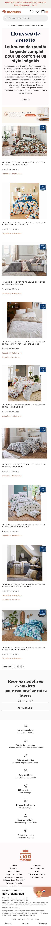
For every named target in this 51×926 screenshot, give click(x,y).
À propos (37, 866)
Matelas (14, 866)
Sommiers (14, 868)
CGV (37, 871)
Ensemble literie (14, 871)
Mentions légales (37, 868)
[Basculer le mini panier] (43, 11)
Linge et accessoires (14, 874)
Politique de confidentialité (13, 880)
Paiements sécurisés (14, 883)
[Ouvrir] (46, 11)
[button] (25, 99)
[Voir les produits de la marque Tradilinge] (43, 127)
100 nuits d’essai (37, 877)
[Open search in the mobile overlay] (25, 18)
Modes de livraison (14, 886)
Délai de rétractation (37, 874)
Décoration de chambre (14, 877)
